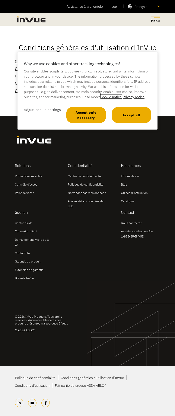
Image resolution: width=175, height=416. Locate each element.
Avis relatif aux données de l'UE (86, 203)
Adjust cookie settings (42, 110)
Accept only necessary (86, 115)
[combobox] (144, 6)
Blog (124, 184)
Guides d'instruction (134, 193)
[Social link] (19, 403)
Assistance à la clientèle (85, 6)
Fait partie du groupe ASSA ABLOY (80, 385)
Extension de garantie (29, 270)
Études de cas (130, 176)
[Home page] (31, 19)
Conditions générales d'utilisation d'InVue (92, 378)
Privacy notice (133, 97)
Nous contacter (131, 223)
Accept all (131, 115)
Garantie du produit (28, 261)
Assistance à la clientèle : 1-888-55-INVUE (138, 233)
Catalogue (127, 201)
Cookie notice (111, 97)
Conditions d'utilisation (32, 385)
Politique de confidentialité (86, 184)
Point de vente (24, 193)
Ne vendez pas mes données (87, 193)
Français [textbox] (140, 6)
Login (115, 6)
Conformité (22, 253)
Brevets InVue (24, 278)
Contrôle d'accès (26, 184)
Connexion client (26, 231)
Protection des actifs (28, 176)
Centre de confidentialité (84, 176)
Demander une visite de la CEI (32, 242)
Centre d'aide (24, 223)
